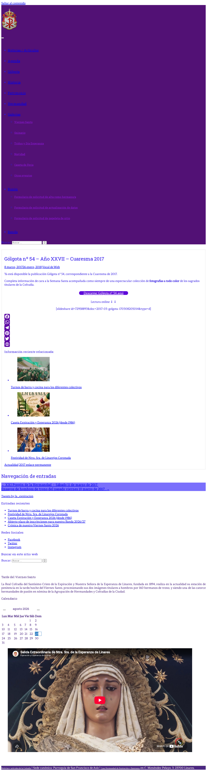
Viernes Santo (23, 122)
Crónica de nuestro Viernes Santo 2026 (33, 525)
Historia (14, 82)
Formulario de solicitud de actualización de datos (46, 207)
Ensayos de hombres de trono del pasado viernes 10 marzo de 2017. (55, 489)
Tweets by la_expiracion (17, 496)
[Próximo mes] (38, 609)
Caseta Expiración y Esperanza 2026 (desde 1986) (40, 518)
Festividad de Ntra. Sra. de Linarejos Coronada (38, 514)
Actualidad (11, 465)
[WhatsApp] (103, 322)
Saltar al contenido (13, 3)
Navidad (19, 154)
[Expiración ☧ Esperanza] (9, 29)
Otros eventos (23, 175)
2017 (22, 465)
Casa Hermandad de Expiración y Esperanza (120, 768)
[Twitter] (103, 338)
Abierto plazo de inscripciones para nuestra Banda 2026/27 (46, 521)
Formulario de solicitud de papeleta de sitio (42, 218)
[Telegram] (103, 327)
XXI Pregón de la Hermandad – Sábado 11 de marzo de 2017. (49, 485)
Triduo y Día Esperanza (29, 143)
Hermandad (17, 104)
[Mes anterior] (4, 609)
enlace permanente (38, 465)
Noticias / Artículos (23, 50)
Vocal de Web (51, 267)
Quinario (19, 132)
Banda (13, 232)
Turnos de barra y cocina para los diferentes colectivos (43, 510)
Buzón (13, 189)
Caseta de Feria (23, 164)
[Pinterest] (103, 333)
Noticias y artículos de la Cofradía (16, 768)
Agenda (14, 61)
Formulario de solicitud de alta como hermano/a (45, 197)
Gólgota (14, 71)
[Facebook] (103, 316)
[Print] (103, 344)
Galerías (14, 114)
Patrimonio (17, 93)
